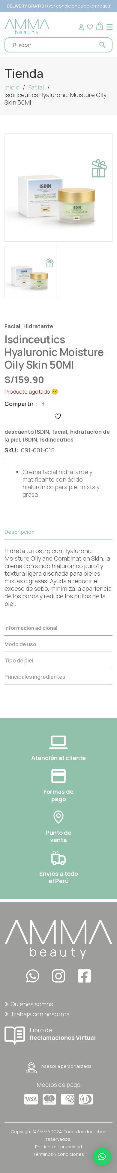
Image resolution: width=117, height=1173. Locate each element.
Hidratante (38, 326)
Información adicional (30, 627)
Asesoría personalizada (66, 1066)
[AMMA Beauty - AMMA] (27, 26)
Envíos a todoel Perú (58, 877)
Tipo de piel (18, 660)
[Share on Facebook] (43, 403)
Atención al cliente (58, 758)
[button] (102, 1157)
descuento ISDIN (26, 431)
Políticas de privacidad (58, 1146)
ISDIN (30, 439)
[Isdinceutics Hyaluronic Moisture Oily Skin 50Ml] (58, 187)
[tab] (58, 572)
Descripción (19, 531)
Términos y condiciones (58, 1154)
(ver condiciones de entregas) (79, 6)
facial (59, 431)
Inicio (12, 87)
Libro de (63, 1033)
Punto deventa (58, 836)
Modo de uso (20, 644)
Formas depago (59, 795)
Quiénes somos (31, 1004)
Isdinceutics (57, 439)
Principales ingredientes (34, 676)
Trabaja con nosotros (40, 1014)
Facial (36, 87)
